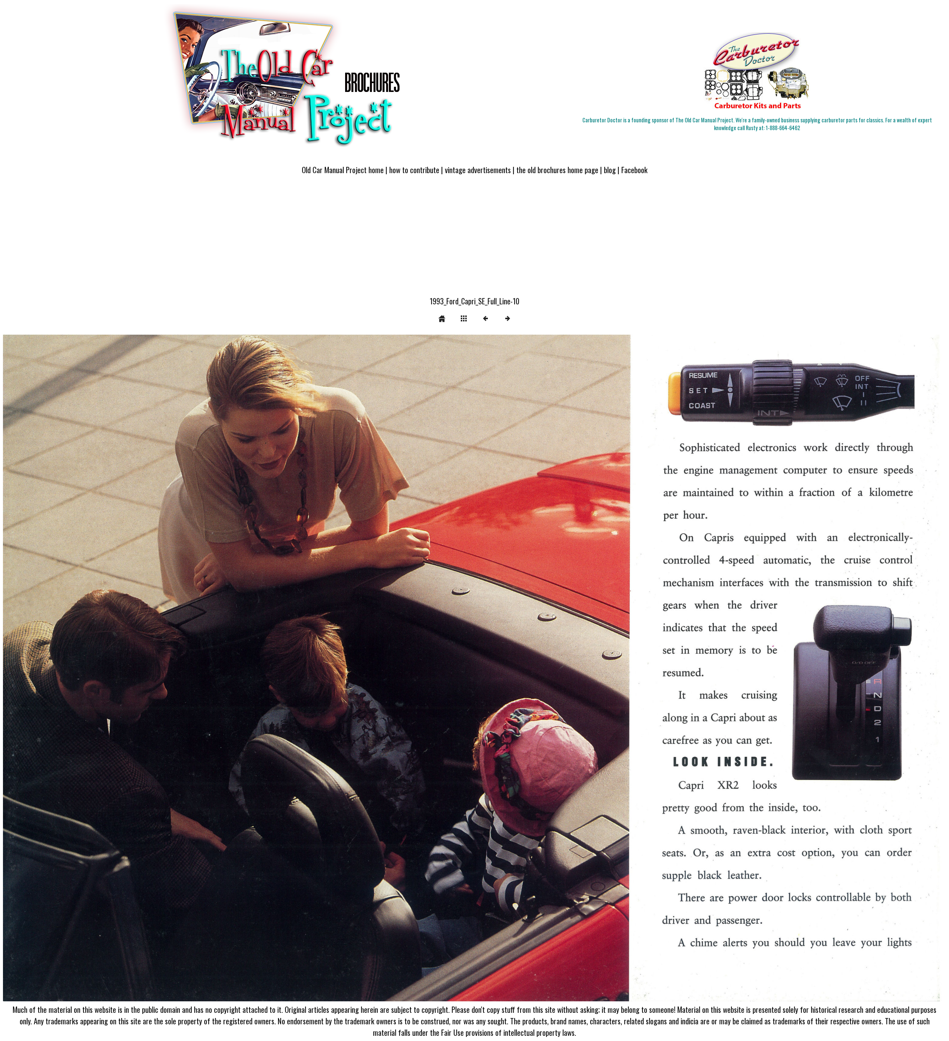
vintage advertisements (478, 169)
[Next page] (663, 668)
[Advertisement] (474, 240)
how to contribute (414, 169)
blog (610, 169)
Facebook (634, 169)
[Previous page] (191, 668)
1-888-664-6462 (783, 128)
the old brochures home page (557, 169)
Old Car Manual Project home (343, 169)
